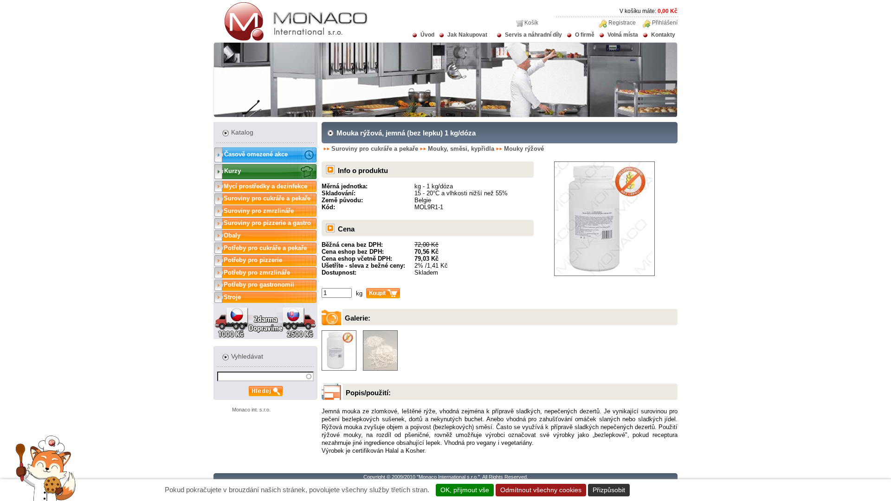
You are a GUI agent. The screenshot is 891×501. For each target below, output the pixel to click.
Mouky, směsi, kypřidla (461, 148)
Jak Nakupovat (467, 35)
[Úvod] (290, 39)
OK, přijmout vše (464, 490)
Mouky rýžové (524, 148)
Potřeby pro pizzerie (253, 260)
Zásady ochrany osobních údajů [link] (681, 490)
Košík (531, 22)
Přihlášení (665, 22)
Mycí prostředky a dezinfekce (265, 186)
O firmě (584, 35)
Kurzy (232, 170)
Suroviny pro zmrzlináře (259, 210)
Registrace (622, 22)
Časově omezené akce (256, 154)
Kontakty (663, 35)
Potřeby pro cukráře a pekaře (265, 247)
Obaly (232, 235)
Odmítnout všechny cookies (540, 490)
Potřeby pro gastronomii (259, 284)
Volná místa (622, 35)
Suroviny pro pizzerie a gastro (267, 222)
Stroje (232, 297)
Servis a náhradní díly (533, 35)
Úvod (427, 35)
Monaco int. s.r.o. (251, 409)
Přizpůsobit (609, 490)
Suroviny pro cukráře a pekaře (267, 198)
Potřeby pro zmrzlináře (257, 272)
